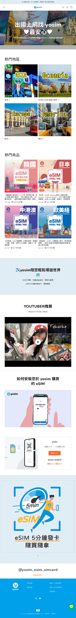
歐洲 (6, 139)
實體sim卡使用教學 (55, 583)
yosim (25, 613)
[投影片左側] (34, 556)
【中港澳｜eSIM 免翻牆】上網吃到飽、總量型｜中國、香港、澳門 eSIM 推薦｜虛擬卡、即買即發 (21, 243)
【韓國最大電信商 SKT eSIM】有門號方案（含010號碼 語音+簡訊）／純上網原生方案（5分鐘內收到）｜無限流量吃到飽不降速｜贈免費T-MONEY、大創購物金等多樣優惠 (21, 197)
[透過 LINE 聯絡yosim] (71, 607)
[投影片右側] (42, 556)
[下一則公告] (72, 2)
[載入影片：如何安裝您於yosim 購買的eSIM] (38, 408)
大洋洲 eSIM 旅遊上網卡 (47, 100)
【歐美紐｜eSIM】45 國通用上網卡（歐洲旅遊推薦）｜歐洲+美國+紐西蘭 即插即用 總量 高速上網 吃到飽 (54, 243)
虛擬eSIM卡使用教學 (56, 587)
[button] (4, 7)
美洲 (40, 139)
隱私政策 (47, 613)
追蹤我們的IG (38, 575)
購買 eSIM (54, 453)
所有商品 (30, 583)
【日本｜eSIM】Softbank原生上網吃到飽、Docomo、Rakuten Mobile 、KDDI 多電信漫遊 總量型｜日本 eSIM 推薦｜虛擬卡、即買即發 (54, 197)
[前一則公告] (4, 2)
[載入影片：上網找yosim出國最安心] (38, 342)
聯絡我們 (30, 587)
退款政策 (53, 613)
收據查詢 (52, 591)
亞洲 (6, 100)
